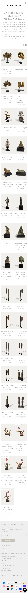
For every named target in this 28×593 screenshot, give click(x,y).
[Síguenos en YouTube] (14, 575)
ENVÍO (3, 548)
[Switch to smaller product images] (26, 45)
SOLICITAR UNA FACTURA (8, 556)
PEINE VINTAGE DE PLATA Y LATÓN (20, 128)
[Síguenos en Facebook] (2, 575)
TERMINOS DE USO (6, 570)
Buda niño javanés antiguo (7, 183)
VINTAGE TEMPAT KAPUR (7, 413)
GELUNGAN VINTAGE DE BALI (21, 68)
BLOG (3, 563)
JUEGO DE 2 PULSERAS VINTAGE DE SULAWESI (21, 99)
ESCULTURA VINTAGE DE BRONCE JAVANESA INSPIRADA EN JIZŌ (7, 276)
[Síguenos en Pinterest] (10, 575)
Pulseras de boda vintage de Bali (7, 129)
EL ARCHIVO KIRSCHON (7, 565)
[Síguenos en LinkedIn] (21, 575)
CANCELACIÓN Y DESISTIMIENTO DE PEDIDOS (13, 553)
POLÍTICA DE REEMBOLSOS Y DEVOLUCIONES (13, 551)
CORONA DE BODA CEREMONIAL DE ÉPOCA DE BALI (7, 69)
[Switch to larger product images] (23, 45)
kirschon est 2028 (19, 579)
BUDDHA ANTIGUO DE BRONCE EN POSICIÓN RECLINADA (21, 185)
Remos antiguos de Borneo (7, 305)
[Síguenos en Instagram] (6, 575)
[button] (21, 591)
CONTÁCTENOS (5, 545)
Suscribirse (8, 540)
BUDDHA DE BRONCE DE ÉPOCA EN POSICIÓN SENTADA (21, 244)
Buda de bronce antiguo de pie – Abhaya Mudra (7, 215)
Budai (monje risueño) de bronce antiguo (21, 274)
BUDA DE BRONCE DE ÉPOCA (21, 214)
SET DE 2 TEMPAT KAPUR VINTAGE (21, 386)
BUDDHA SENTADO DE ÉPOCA (7, 242)
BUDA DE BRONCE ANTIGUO (21, 156)
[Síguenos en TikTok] (18, 575)
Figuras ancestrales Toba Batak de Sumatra (20, 415)
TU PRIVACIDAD (5, 568)
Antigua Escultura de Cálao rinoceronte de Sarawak (21, 446)
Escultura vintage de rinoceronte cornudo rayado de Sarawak (7, 446)
